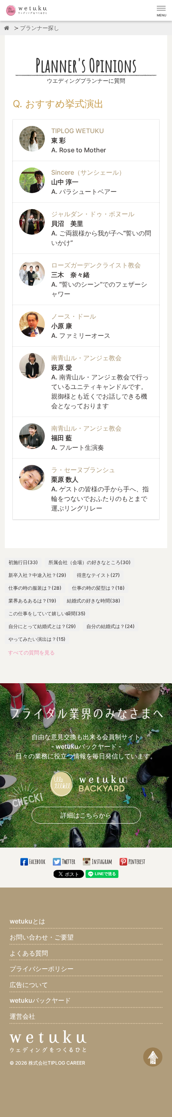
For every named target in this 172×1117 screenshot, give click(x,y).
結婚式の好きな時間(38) (93, 601)
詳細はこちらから (86, 815)
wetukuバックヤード (40, 1000)
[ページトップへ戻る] (152, 1057)
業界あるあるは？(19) (32, 601)
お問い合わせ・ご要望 (42, 937)
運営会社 (22, 1016)
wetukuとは (27, 921)
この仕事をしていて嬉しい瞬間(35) (47, 613)
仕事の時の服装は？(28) (35, 588)
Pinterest (136, 862)
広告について (29, 985)
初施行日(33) (23, 562)
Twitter (68, 862)
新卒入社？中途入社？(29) (37, 575)
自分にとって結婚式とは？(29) (42, 626)
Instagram (101, 862)
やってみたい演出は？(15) (37, 639)
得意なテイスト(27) (98, 575)
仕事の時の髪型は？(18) (98, 588)
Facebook (37, 862)
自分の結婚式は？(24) (110, 626)
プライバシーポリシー (42, 969)
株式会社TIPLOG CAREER (56, 1063)
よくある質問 (29, 953)
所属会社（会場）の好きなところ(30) (89, 562)
